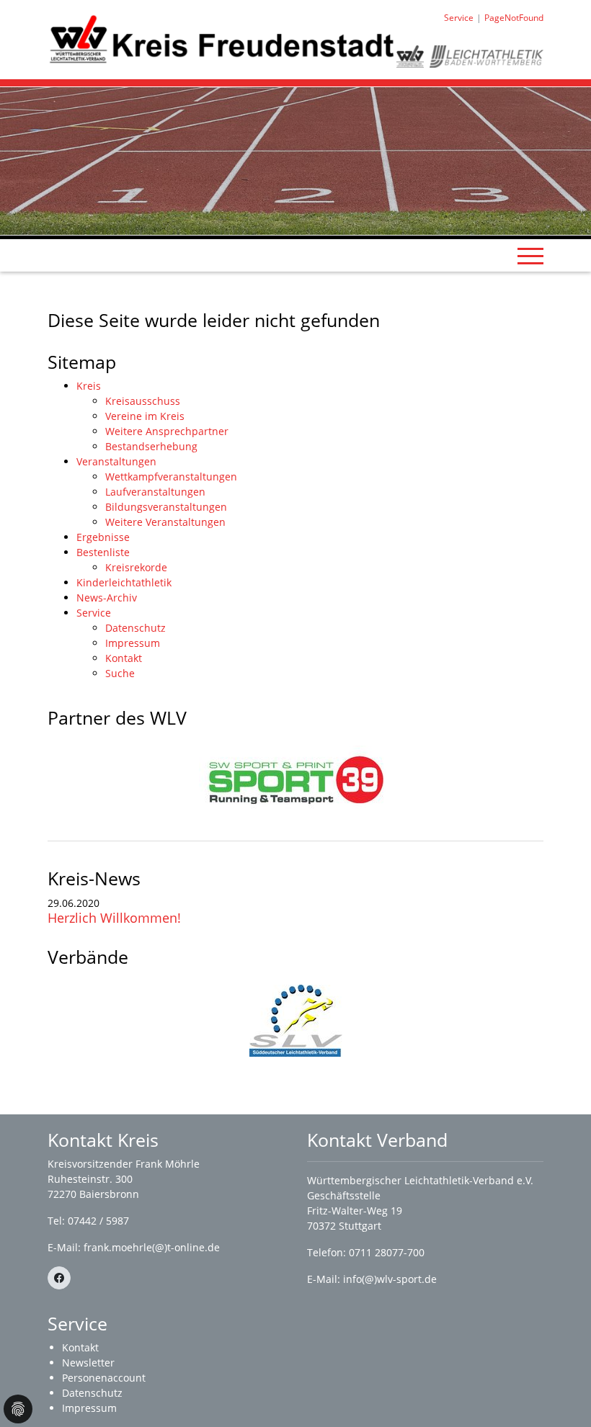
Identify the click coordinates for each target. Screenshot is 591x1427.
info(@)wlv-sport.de (390, 1279)
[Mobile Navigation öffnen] (530, 256)
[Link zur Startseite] (222, 38)
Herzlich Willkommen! (114, 917)
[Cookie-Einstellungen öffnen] (18, 1409)
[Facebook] (59, 1277)
